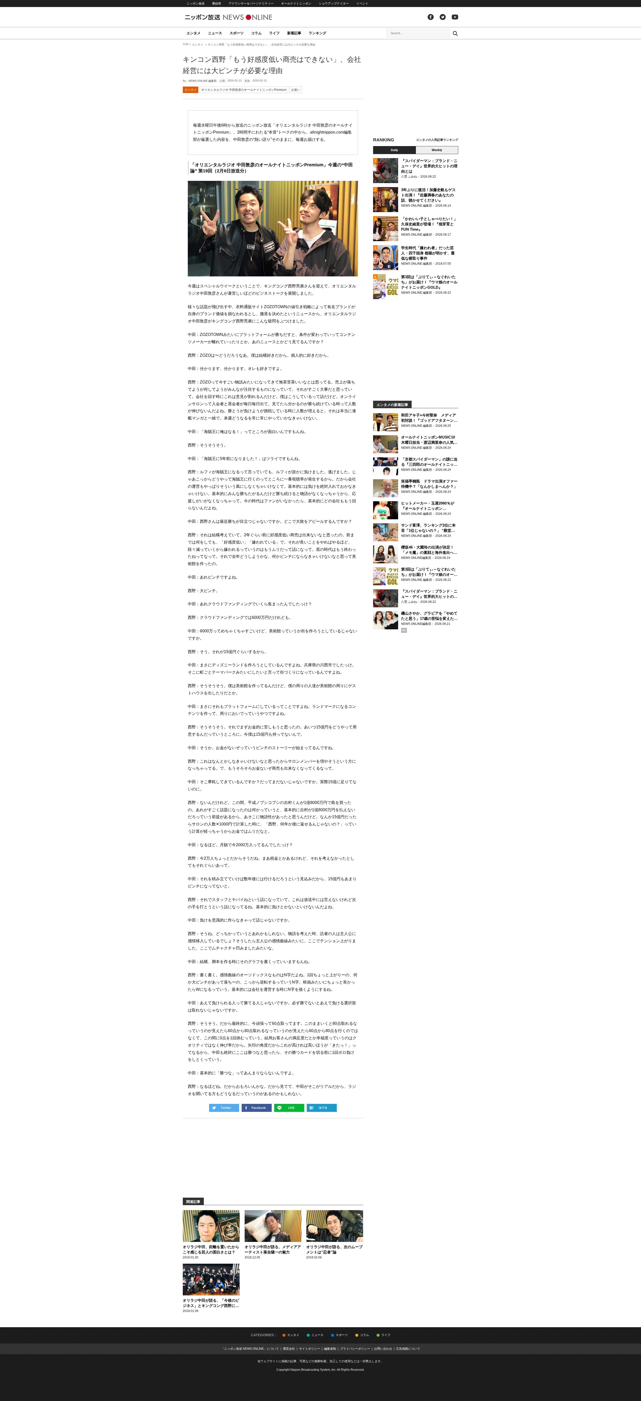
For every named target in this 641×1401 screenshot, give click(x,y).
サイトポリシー (309, 1348)
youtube (455, 17)
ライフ (274, 33)
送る (289, 1108)
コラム (256, 33)
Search (455, 33)
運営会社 (289, 1348)
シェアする (257, 1108)
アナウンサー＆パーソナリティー (251, 3)
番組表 (216, 3)
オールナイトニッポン (296, 3)
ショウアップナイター (334, 3)
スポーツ (237, 33)
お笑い (295, 90)
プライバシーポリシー (355, 1348)
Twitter (443, 17)
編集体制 (330, 1348)
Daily (394, 150)
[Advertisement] (415, 89)
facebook (431, 17)
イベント (362, 3)
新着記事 (294, 33)
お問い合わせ (383, 1348)
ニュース (215, 33)
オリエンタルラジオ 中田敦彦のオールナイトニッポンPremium (243, 90)
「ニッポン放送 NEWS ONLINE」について (250, 1348)
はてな (322, 1108)
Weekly (437, 150)
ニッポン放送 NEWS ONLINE (238, 17)
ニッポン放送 (196, 3)
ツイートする (224, 1108)
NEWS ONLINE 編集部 (203, 80)
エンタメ (194, 33)
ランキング (317, 33)
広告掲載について (408, 1348)
